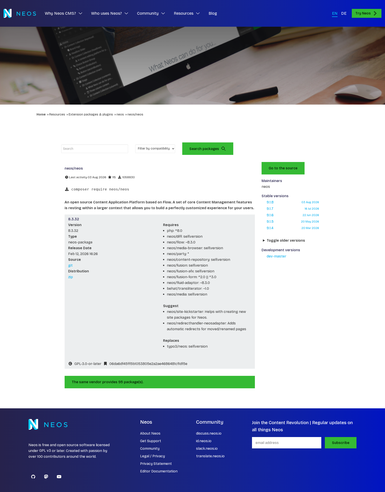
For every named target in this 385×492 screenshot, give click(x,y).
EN (335, 13)
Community (150, 448)
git (70, 265)
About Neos (150, 433)
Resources (57, 114)
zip (70, 277)
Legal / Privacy (152, 456)
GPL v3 (45, 451)
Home (41, 114)
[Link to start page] (20, 13)
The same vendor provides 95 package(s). (107, 382)
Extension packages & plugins (91, 114)
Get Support (150, 441)
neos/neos (135, 114)
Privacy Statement (156, 464)
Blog (213, 13)
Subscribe (340, 443)
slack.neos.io (207, 448)
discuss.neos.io (208, 433)
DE (343, 13)
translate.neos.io (210, 456)
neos (120, 114)
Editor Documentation (159, 471)
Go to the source (283, 168)
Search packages (204, 149)
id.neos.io (203, 441)
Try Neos (363, 13)
